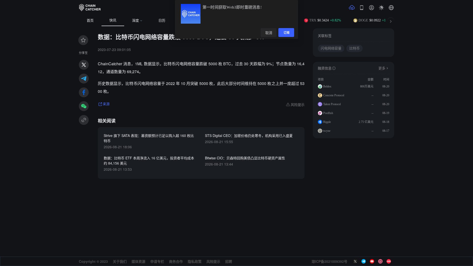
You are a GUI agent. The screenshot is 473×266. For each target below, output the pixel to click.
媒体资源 (138, 261)
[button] (391, 7)
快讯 (112, 20)
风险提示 (213, 261)
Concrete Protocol (333, 95)
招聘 (228, 261)
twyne (326, 131)
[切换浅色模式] (381, 8)
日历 (161, 20)
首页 (90, 20)
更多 (381, 68)
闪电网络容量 (331, 48)
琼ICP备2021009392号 (329, 261)
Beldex (327, 86)
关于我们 (120, 261)
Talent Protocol (332, 104)
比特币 (354, 48)
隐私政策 (195, 261)
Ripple (327, 122)
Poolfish (328, 113)
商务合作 (176, 261)
